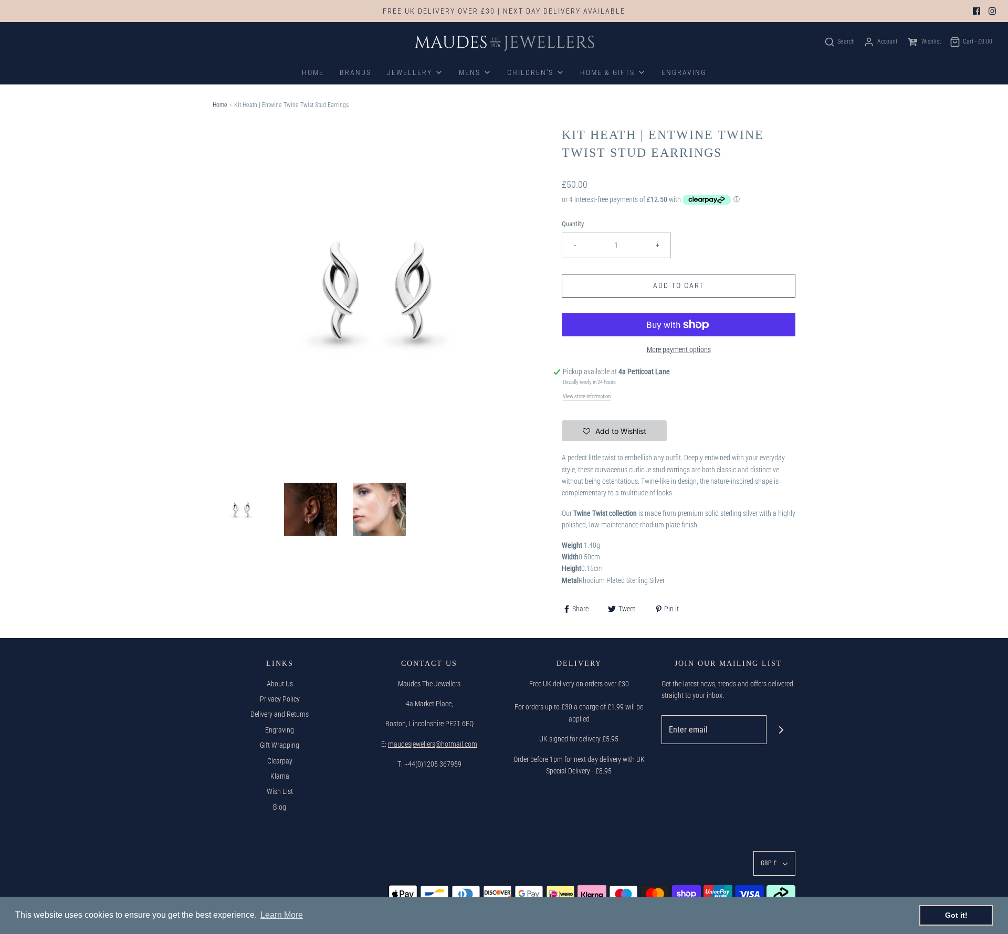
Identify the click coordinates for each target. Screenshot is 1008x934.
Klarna (279, 776)
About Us (280, 684)
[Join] (780, 729)
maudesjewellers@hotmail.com (432, 744)
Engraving (279, 730)
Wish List (280, 791)
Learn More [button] (281, 914)
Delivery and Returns (279, 714)
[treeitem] (415, 72)
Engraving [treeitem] (684, 72)
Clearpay (279, 761)
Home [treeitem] (313, 72)
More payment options (679, 349)
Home (220, 105)
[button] (241, 509)
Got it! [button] (956, 915)
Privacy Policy (280, 699)
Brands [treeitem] (355, 72)
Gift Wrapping (279, 745)
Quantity (573, 224)
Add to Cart (678, 285)
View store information (587, 396)
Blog (279, 807)
